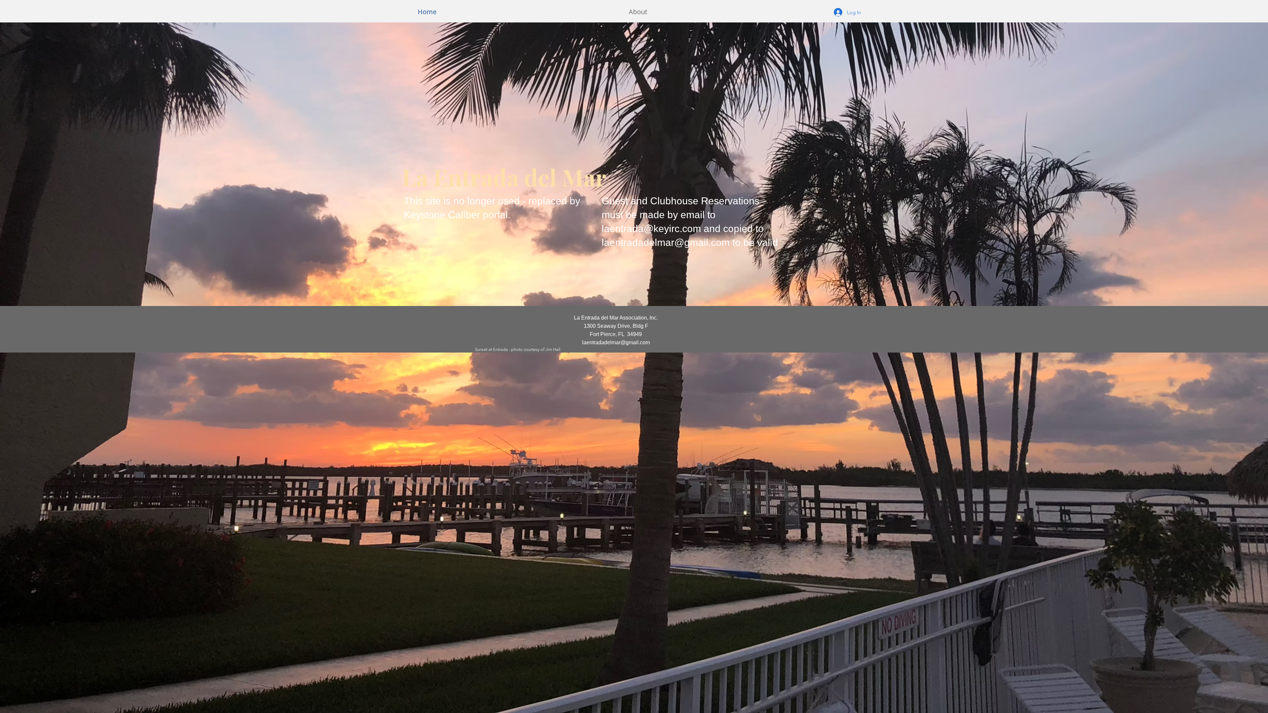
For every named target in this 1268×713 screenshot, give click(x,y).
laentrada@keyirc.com (651, 228)
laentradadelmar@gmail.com (666, 242)
